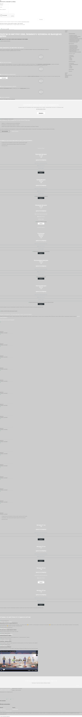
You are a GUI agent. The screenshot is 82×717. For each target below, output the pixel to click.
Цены (70, 57)
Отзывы (70, 59)
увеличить (1, 331)
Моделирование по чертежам (74, 39)
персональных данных (25, 21)
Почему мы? (71, 55)
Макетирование (71, 43)
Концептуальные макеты (73, 46)
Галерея (70, 58)
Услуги (66, 31)
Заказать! (41, 172)
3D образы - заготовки (3, 332)
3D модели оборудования (73, 37)
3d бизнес (66, 76)
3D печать (70, 71)
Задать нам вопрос (5, 131)
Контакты (66, 77)
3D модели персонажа (73, 35)
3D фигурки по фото (72, 61)
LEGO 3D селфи (71, 69)
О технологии (71, 56)
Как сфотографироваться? (73, 64)
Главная (66, 30)
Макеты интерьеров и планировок (75, 51)
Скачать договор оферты (5, 704)
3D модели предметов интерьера (74, 36)
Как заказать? (71, 63)
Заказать (41, 113)
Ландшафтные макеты (73, 48)
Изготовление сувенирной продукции (75, 38)
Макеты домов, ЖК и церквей (74, 49)
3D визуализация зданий (73, 41)
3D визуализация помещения (74, 40)
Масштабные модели (72, 50)
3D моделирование (72, 33)
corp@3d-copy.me (15, 709)
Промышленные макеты (73, 47)
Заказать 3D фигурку (15, 131)
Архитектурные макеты (73, 45)
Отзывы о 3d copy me (68, 75)
